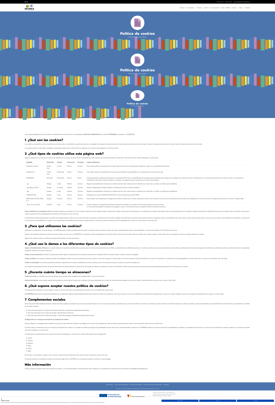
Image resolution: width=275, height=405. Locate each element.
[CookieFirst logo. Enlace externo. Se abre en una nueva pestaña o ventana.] (1, 399)
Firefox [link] (30, 338)
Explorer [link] (30, 343)
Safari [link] (29, 346)
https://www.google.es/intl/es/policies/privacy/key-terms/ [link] (76, 315)
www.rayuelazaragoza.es (33, 134)
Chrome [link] (30, 341)
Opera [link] (30, 348)
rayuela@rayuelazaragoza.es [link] (139, 369)
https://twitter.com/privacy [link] (65, 313)
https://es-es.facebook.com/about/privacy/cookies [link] (74, 310)
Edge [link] (29, 351)
